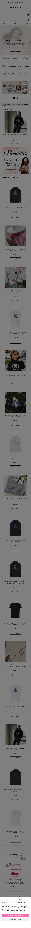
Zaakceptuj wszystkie (15, 915)
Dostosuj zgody (15, 919)
